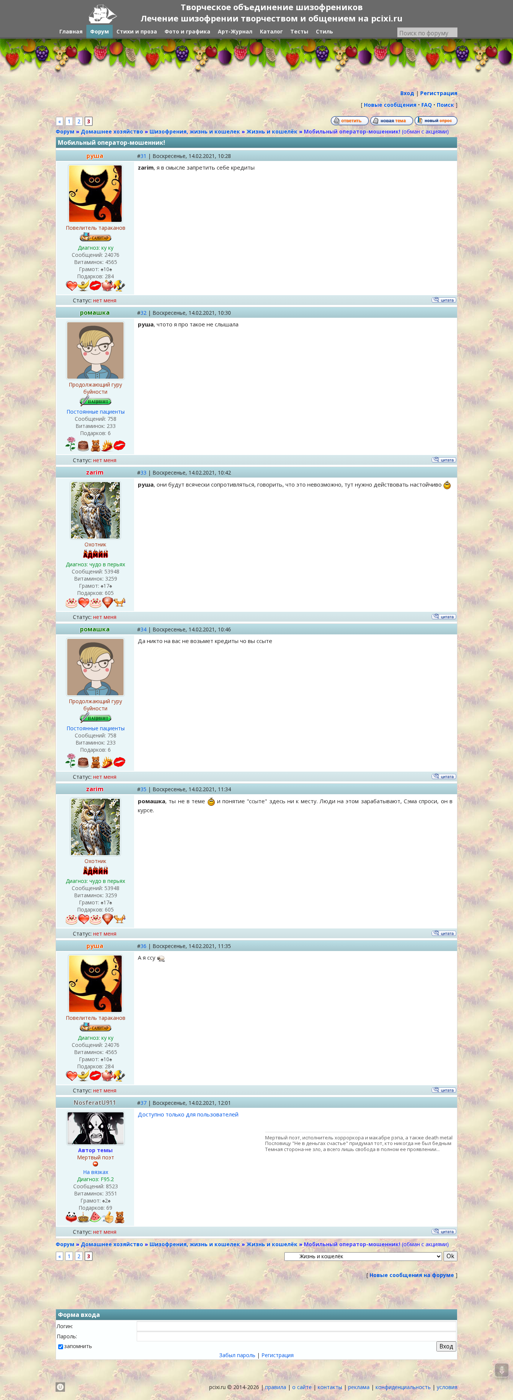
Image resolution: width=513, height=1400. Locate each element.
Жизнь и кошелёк (271, 131)
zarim (95, 472)
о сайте (302, 1387)
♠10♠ (106, 269)
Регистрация (277, 1355)
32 (143, 312)
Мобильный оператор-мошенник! (352, 131)
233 (111, 425)
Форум (65, 131)
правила (275, 1387)
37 (143, 1102)
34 (143, 629)
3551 (111, 1193)
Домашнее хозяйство (112, 131)
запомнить (78, 1346)
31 (143, 155)
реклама (359, 1387)
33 (143, 472)
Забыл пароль (237, 1355)
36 (143, 946)
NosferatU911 (95, 1102)
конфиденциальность (403, 1387)
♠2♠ (106, 1200)
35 (143, 789)
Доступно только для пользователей (188, 1114)
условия (447, 1387)
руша (94, 156)
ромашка (95, 312)
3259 (111, 578)
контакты (330, 1387)
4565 (111, 261)
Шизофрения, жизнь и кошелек (194, 131)
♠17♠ (106, 585)
